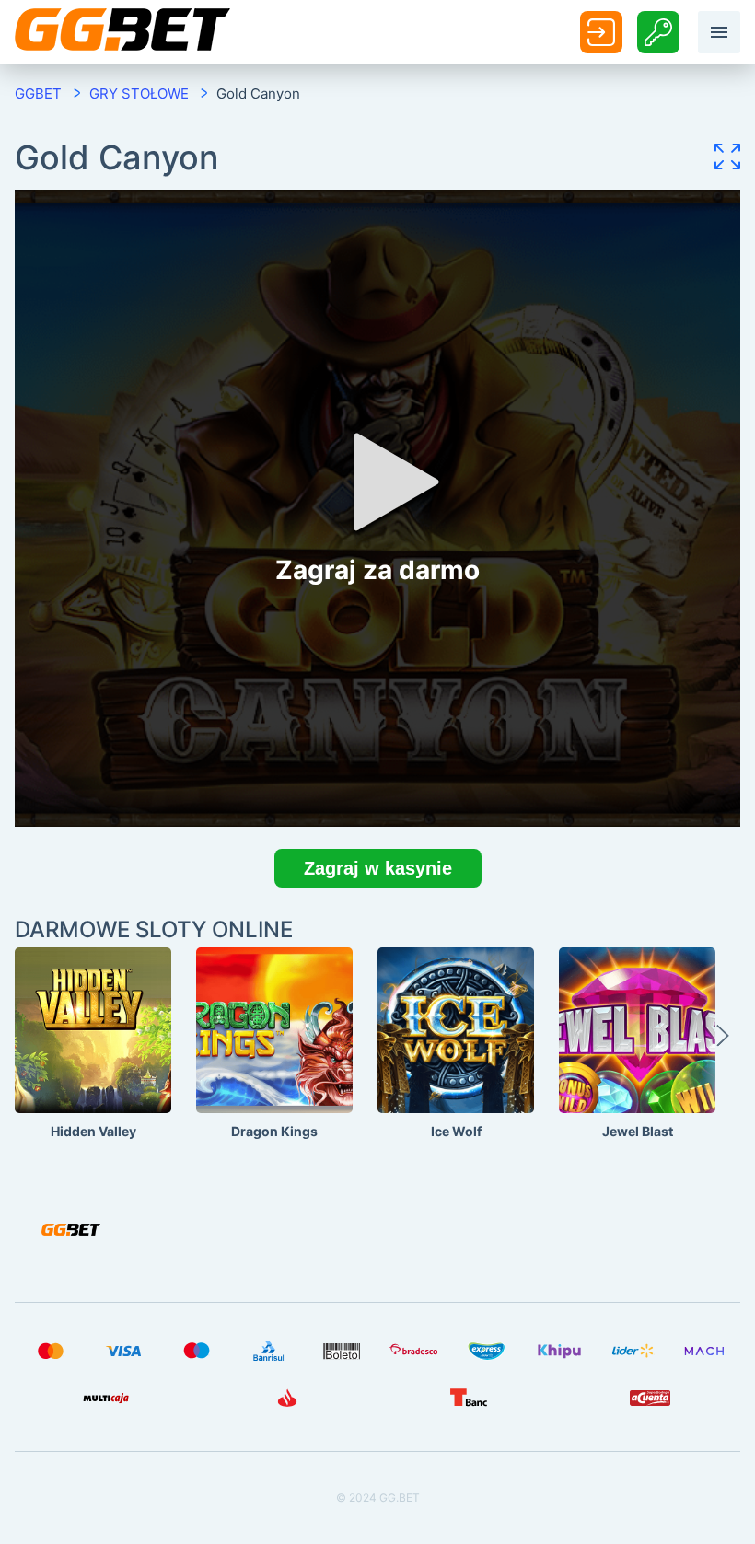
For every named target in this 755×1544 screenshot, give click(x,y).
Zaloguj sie (601, 33)
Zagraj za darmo (93, 1069)
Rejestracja (658, 32)
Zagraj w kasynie (378, 868)
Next (722, 1044)
